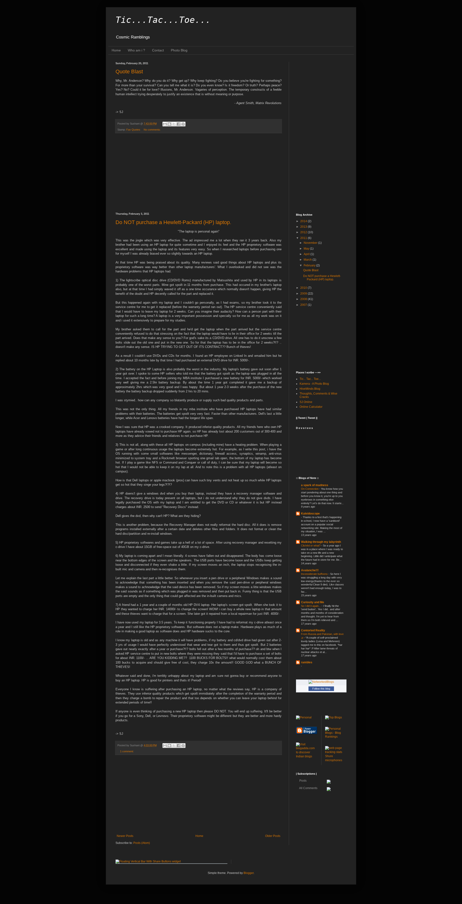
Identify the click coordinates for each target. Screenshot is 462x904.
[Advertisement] (199, 173)
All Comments (308, 788)
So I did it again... (311, 605)
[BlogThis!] (169, 124)
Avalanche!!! (310, 570)
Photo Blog (179, 50)
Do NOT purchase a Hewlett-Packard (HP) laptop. (173, 222)
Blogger (249, 873)
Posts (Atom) (141, 843)
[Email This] (164, 124)
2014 (304, 221)
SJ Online (306, 402)
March (308, 259)
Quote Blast (129, 72)
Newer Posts (125, 836)
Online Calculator (311, 406)
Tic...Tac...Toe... (163, 20)
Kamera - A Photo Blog (314, 383)
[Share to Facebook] (178, 124)
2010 (304, 287)
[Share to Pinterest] (183, 124)
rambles (306, 662)
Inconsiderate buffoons (314, 573)
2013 (304, 226)
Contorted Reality (313, 630)
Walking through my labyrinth (321, 542)
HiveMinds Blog (310, 388)
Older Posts (272, 836)
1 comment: (127, 751)
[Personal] (304, 717)
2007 (304, 305)
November (311, 243)
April (307, 254)
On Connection (310, 488)
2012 (304, 232)
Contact (158, 50)
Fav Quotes (133, 129)
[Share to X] (174, 124)
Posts (303, 780)
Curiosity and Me (312, 602)
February (310, 265)
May (307, 248)
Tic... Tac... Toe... (310, 379)
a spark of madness (314, 485)
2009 (304, 293)
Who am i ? (136, 50)
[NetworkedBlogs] (321, 682)
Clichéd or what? (311, 545)
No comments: (152, 129)
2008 (304, 299)
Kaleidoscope (310, 513)
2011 (304, 238)
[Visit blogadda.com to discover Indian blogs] (307, 756)
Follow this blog (321, 688)
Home (116, 50)
